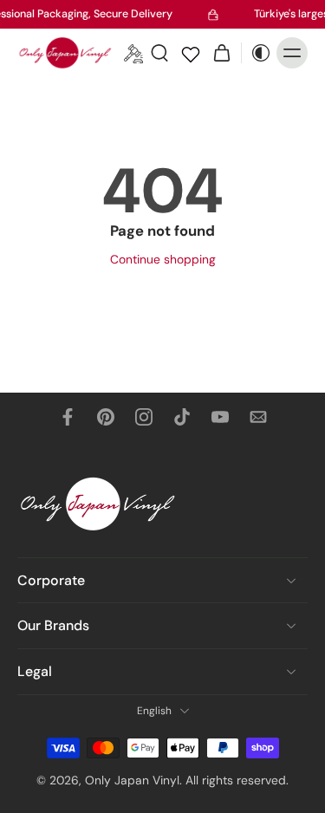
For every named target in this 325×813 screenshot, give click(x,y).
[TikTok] (182, 417)
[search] (159, 53)
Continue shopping (163, 259)
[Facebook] (68, 417)
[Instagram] (144, 417)
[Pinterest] (106, 417)
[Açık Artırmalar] (133, 53)
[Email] (258, 417)
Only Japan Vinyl (132, 780)
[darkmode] (256, 52)
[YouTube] (220, 417)
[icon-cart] (221, 53)
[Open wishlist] (190, 52)
